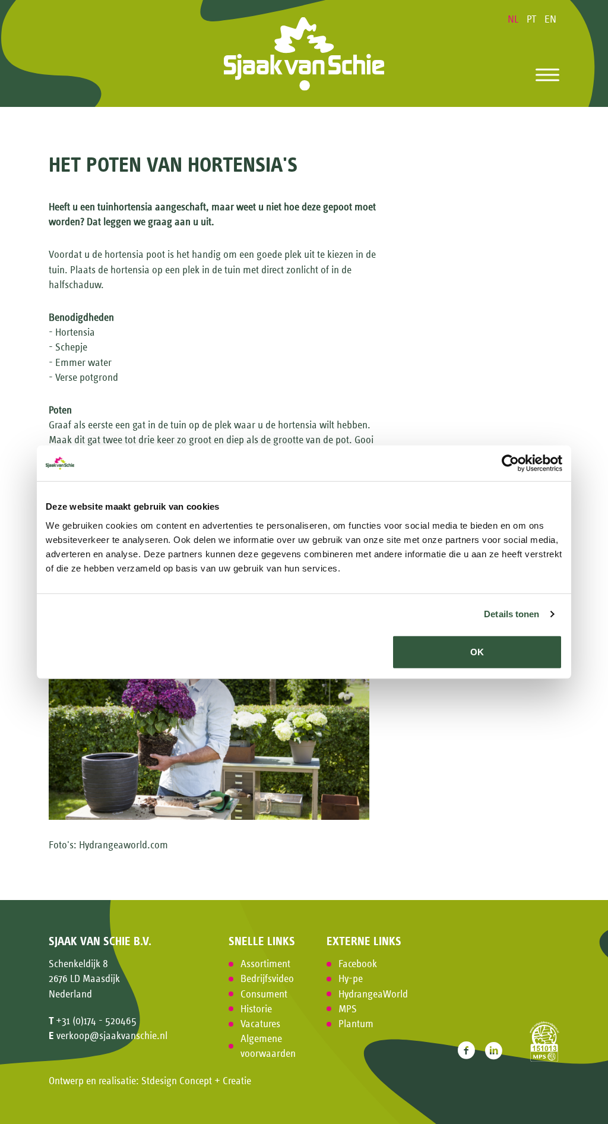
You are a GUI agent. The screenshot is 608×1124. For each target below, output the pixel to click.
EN (550, 19)
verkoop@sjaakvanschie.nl (111, 1035)
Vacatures (260, 1024)
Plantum (355, 1024)
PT (533, 19)
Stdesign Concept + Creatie (196, 1081)
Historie (256, 1009)
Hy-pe (350, 978)
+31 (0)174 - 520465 (96, 1021)
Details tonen (511, 614)
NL (514, 19)
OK (477, 651)
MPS (347, 1009)
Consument (263, 994)
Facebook (357, 964)
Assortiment (265, 964)
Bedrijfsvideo (267, 978)
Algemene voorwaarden (268, 1046)
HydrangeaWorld (373, 994)
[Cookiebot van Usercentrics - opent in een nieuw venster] (510, 463)
